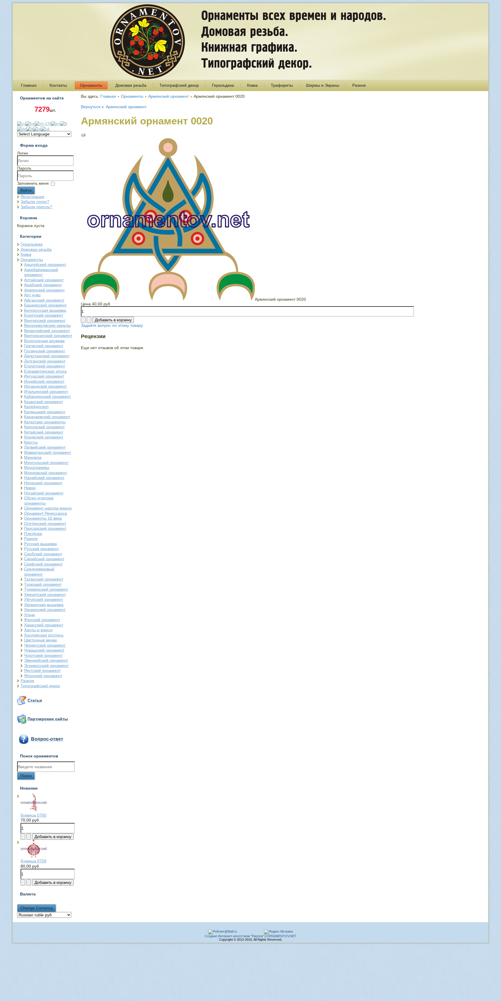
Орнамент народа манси (48, 508)
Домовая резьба (130, 85)
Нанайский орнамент (44, 477)
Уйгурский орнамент (43, 599)
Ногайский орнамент (43, 493)
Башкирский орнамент (45, 305)
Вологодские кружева (44, 340)
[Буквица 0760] (34, 810)
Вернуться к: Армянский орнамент (113, 106)
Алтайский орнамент (43, 280)
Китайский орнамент (43, 432)
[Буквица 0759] (34, 856)
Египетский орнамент (44, 366)
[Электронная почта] (83, 136)
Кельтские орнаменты (45, 422)
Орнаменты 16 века (43, 518)
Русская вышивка (40, 543)
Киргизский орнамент (44, 427)
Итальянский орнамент (46, 391)
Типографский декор (179, 85)
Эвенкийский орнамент (46, 660)
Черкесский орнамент (45, 645)
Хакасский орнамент (43, 625)
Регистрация (32, 196)
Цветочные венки (40, 640)
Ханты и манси (38, 630)
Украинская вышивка (43, 604)
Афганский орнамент (44, 300)
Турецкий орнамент (42, 584)
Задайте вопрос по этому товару (112, 325)
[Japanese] (37, 128)
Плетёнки (33, 533)
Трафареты (282, 85)
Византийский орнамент (47, 330)
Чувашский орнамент (44, 650)
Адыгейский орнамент (45, 264)
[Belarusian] (30, 123)
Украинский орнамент (45, 609)
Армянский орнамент (44, 290)
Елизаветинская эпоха (45, 371)
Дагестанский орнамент (46, 355)
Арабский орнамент (43, 284)
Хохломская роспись (43, 635)
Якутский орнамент (42, 670)
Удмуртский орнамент (45, 594)
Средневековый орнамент (39, 571)
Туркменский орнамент (46, 589)
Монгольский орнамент (46, 462)
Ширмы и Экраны (322, 85)
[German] (21, 128)
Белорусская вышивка (45, 310)
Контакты (58, 85)
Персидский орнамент (45, 528)
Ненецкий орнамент (43, 482)
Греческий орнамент (43, 345)
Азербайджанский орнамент (41, 272)
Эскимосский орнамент (46, 665)
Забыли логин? (35, 201)
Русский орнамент (41, 548)
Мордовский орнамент (45, 472)
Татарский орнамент (43, 579)
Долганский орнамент (45, 361)
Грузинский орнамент (44, 351)
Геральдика (223, 85)
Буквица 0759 (33, 861)
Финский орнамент (42, 619)
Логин (22, 153)
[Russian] (21, 123)
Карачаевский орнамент (47, 416)
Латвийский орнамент (45, 447)
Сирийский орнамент (44, 558)
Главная (29, 85)
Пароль (24, 168)
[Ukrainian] (45, 128)
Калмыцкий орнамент (44, 411)
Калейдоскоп (36, 406)
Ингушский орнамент (44, 376)
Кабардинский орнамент (47, 396)
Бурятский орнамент (43, 315)
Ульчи (29, 614)
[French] (64, 123)
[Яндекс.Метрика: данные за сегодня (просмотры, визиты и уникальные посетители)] (278, 932)
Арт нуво (32, 295)
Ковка (252, 85)
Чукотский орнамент (43, 655)
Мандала (32, 457)
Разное (359, 85)
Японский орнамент (43, 675)
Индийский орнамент (44, 381)
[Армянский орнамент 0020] (168, 299)
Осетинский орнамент (45, 523)
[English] (55, 123)
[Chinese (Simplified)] (43, 123)
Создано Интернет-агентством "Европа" (234, 936)
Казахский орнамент (43, 401)
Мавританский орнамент (47, 452)
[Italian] (29, 128)
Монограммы (36, 467)
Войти (26, 190)
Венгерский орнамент (45, 320)
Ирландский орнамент (45, 386)
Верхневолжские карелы (47, 325)
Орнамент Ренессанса (45, 513)
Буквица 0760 (33, 815)
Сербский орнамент (43, 554)
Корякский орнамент (43, 437)
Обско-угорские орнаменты (39, 500)
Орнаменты (91, 85)
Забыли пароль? (36, 206)
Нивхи (30, 487)
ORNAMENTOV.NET (281, 936)
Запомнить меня (33, 183)
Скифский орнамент (43, 564)
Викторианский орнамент (48, 335)
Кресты (31, 442)
